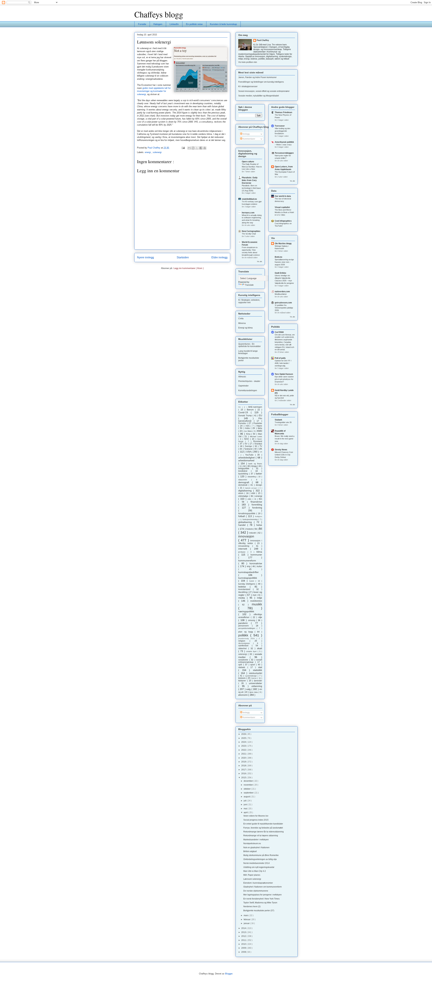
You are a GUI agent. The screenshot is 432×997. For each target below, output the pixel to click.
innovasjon (246, 536)
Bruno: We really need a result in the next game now (284, 438)
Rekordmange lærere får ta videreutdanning (263, 831)
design (259, 485)
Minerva (242, 323)
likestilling (243, 592)
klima (259, 551)
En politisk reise (194, 24)
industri (253, 533)
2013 (244, 932)
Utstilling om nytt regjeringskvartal (258, 867)
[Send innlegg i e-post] (183, 147)
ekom (241, 493)
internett (244, 548)
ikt (260, 528)
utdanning (256, 686)
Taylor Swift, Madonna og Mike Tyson (260, 902)
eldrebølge (243, 496)
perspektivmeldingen (247, 628)
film (260, 499)
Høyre (259, 426)
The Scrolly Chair (249, 234)
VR (261, 452)
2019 (244, 762)
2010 (244, 944)
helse (259, 525)
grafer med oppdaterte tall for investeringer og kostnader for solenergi (154, 91)
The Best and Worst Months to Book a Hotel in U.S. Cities (284, 212)
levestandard (245, 589)
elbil (253, 493)
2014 (244, 928)
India (248, 428)
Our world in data (283, 196)
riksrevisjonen (245, 643)
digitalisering (245, 490)
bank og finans (255, 464)
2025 (244, 738)
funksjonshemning (250, 519)
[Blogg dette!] (193, 148)
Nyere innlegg (145, 257)
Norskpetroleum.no (252, 843)
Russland (257, 441)
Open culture (248, 161)
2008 (244, 952)
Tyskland (248, 449)
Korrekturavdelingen (247, 390)
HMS (248, 426)
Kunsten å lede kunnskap (223, 24)
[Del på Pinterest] (204, 148)
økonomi (243, 694)
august (247, 796)
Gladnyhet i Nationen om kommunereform (262, 887)
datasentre (244, 480)
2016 (244, 773)
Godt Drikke (280, 273)
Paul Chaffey (263, 40)
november (248, 785)
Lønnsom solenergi (252, 879)
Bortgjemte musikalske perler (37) (258, 910)
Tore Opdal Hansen (284, 374)
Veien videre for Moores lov (255, 816)
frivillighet (258, 516)
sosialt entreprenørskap (250, 661)
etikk (250, 499)
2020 (244, 758)
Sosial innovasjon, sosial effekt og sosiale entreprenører (264, 91)
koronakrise (256, 563)
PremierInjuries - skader (249, 381)
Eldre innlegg (219, 257)
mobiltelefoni (256, 601)
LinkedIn (174, 24)
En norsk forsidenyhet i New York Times (261, 899)
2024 (244, 742)
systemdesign (251, 676)
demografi (245, 482)
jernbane (243, 552)
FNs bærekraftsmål (250, 419)
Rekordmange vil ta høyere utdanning (260, 835)
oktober (247, 789)
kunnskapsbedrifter (248, 572)
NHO (247, 439)
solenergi (157, 152)
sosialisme (243, 660)
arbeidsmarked (246, 460)
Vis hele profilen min (247, 62)
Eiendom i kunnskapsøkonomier (258, 883)
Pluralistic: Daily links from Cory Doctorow (250, 180)
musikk (257, 604)
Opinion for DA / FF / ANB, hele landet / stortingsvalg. (283, 363)
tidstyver (242, 680)
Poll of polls (280, 358)
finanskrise (256, 501)
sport (253, 664)
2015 (244, 777)
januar (247, 923)
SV (246, 444)
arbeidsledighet (247, 457)
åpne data (253, 692)
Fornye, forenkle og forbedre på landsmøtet (263, 828)
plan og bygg (246, 632)
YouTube (250, 455)
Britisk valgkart (250, 851)
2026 (244, 734)
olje (260, 617)
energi (148, 152)
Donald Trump (245, 415)
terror (254, 678)
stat (260, 667)
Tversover (280, 126)
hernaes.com (248, 213)
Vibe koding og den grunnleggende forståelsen (282, 130)
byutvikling (243, 474)
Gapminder (243, 386)
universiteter (255, 683)
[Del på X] (197, 148)
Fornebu (242, 423)
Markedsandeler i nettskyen (256, 839)
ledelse (244, 586)
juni (246, 804)
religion (244, 641)
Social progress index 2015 (255, 820)
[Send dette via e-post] (189, 148)
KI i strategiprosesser (248, 86)
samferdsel (245, 645)
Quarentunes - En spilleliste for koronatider (249, 345)
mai (246, 808)
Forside (142, 24)
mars (246, 915)
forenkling (257, 504)
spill (240, 664)
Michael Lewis (256, 436)
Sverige (249, 446)
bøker (259, 473)
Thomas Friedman (283, 112)
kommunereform (247, 560)
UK (260, 448)
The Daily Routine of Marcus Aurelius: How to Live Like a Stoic (252, 166)
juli (245, 800)
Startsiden (183, 257)
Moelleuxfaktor (281, 294)
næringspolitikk (246, 611)
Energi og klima (245, 328)
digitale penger (251, 488)
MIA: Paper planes (251, 875)
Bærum (251, 410)
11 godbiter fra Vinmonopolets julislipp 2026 (284, 307)
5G (240, 407)
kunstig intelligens (247, 584)
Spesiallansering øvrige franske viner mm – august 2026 (284, 262)
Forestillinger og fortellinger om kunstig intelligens (261, 82)
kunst (252, 581)
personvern (245, 626)
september (249, 793)
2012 (244, 936)
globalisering (246, 522)
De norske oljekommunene (255, 891)
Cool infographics (283, 221)
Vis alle (259, 261)
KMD (259, 431)
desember (248, 781)
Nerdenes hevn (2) (252, 906)
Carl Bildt (279, 332)
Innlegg (246, 134)
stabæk (242, 667)
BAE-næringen (255, 407)
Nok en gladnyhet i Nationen (256, 847)
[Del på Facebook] (200, 148)
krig (249, 566)
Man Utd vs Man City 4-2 (254, 871)
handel (242, 525)
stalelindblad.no (249, 199)
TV (261, 446)
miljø (259, 597)
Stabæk (278, 420)
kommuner (256, 554)
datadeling (252, 477)
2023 (244, 746)
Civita (241, 318)
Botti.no (278, 257)
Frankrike (257, 423)
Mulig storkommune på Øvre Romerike (261, 855)
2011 (244, 940)
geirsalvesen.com (283, 302)
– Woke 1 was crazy (283, 145)
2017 (244, 769)
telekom (242, 678)
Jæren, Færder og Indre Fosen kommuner (257, 77)
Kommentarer (248, 139)
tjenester (258, 680)
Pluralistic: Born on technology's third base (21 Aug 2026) (251, 188)
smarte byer (252, 651)
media (242, 597)
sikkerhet (243, 648)
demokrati (243, 485)
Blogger (228, 973)
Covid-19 (244, 412)
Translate (249, 285)
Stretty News (281, 449)
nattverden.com (282, 291)
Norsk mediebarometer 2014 (256, 863)
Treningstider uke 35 (283, 422)
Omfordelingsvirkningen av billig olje (260, 859)
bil (244, 466)
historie (249, 529)
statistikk (257, 670)
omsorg (252, 620)
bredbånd (244, 471)
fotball (242, 516)
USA (249, 451)
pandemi (244, 623)
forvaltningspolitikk (247, 513)
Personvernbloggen (284, 153)
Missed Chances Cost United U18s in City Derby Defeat (284, 454)
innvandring (245, 546)
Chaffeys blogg (158, 14)
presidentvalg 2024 (247, 638)
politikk (244, 635)
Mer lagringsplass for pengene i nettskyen (262, 895)
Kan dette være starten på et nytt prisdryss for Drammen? (284, 379)
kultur (259, 566)
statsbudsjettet (255, 673)
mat (255, 595)
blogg (254, 466)
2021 (244, 754)
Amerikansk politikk (284, 142)
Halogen (157, 24)
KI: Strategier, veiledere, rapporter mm (249, 301)
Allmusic (242, 376)
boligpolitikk (245, 468)
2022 (244, 750)
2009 (244, 948)
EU (260, 415)
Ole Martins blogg (283, 243)
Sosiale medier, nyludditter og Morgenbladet (258, 96)
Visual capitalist (282, 207)
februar (247, 919)
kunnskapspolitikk (247, 578)
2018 (244, 765)
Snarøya (258, 444)
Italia (260, 428)
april (246, 812)
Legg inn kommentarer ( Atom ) (188, 268)
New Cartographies (251, 231)
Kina (248, 434)
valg (248, 689)
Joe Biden (248, 431)
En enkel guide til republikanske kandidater (263, 824)
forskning (257, 507)
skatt (259, 648)
